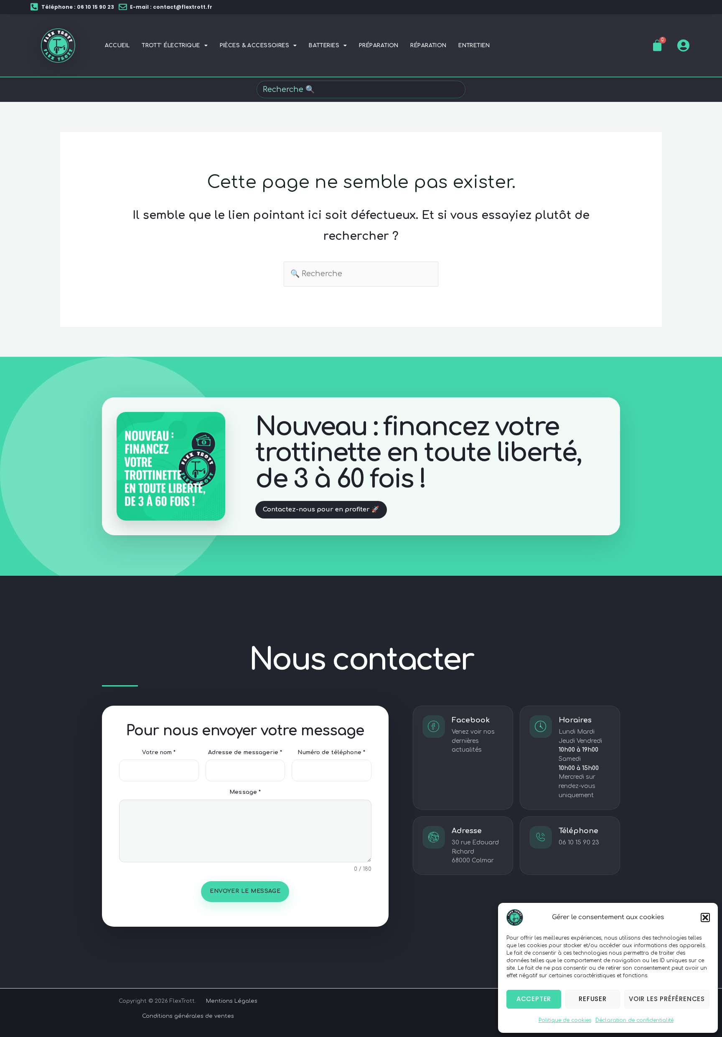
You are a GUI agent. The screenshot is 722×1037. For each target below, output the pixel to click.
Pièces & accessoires (255, 45)
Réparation (428, 45)
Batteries (324, 45)
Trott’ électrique (171, 45)
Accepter (533, 998)
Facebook (471, 720)
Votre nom (158, 752)
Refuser (593, 998)
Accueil (117, 45)
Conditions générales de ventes (188, 1016)
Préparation (379, 45)
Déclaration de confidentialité (634, 1020)
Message (245, 792)
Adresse (467, 831)
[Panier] (657, 45)
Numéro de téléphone (331, 752)
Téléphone (578, 831)
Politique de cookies (565, 1020)
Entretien (474, 45)
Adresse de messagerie (245, 752)
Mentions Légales (231, 1001)
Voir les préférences (667, 998)
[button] (705, 917)
